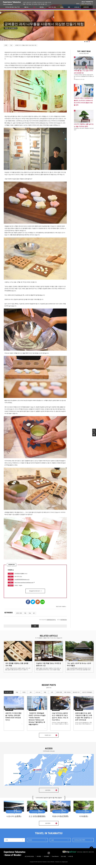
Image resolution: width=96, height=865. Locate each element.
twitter (33, 602)
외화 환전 (39, 856)
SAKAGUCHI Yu (51, 619)
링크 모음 (63, 856)
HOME (6, 45)
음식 (34, 613)
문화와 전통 (19, 613)
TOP (35, 626)
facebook (28, 602)
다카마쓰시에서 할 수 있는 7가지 (12, 7)
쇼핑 (52, 840)
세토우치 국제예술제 (87, 692)
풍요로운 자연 (76, 692)
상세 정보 (51, 790)
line (42, 602)
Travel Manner (55, 856)
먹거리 (30, 840)
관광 (6, 840)
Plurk (37, 602)
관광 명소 (42, 7)
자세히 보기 (51, 735)
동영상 (77, 3)
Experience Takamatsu (12, 3)
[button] (84, 41)
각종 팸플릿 (46, 856)
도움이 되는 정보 (52, 7)
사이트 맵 (70, 856)
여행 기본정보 (67, 692)
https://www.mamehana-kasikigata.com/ (24, 582)
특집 (34, 7)
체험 (25, 613)
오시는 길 (76, 7)
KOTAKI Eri (64, 619)
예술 (30, 613)
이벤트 (24, 692)
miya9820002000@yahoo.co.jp (22, 579)
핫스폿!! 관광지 (8, 692)
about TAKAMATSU (87, 2)
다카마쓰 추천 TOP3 (79, 840)
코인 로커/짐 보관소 (29, 856)
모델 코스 (26, 7)
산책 (52, 692)
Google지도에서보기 (34, 591)
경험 (69, 7)
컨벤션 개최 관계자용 (86, 3)
